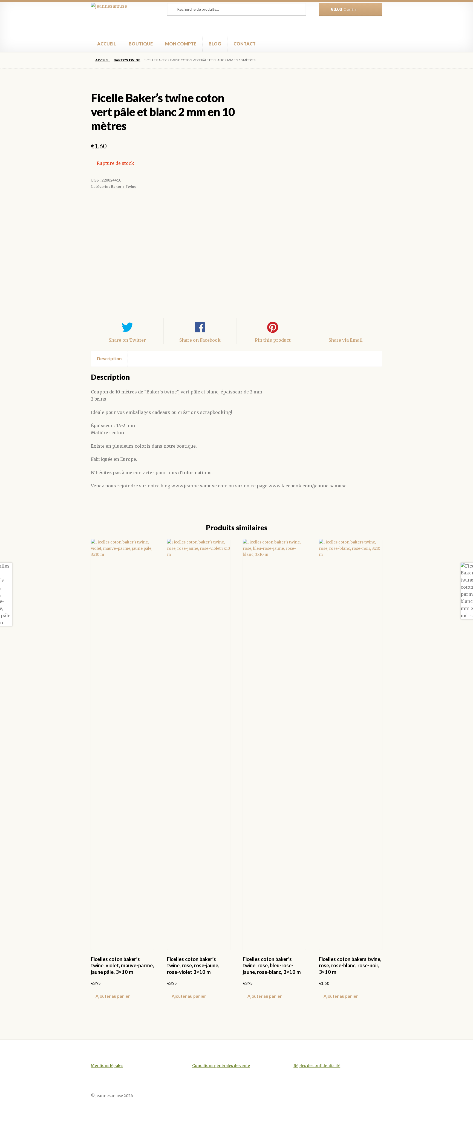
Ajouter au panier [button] (113, 996)
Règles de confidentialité (316, 1065)
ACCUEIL (106, 43)
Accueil (102, 60)
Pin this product (273, 340)
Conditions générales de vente (221, 1065)
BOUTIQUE (141, 43)
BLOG (215, 43)
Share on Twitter (127, 340)
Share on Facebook (200, 340)
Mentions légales (107, 1065)
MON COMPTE (180, 43)
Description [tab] (109, 358)
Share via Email (345, 340)
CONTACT (244, 43)
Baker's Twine (127, 60)
